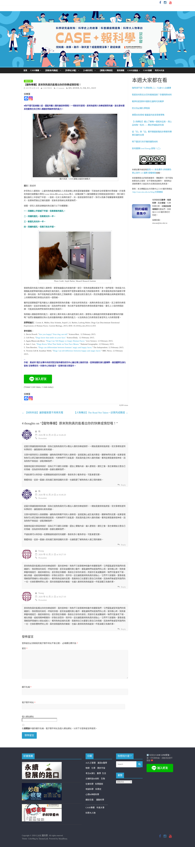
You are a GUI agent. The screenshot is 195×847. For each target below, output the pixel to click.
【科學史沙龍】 (70, 70)
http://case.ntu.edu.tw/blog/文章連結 (148, 192)
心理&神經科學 (92, 794)
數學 (99, 773)
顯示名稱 (26, 687)
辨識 (84, 88)
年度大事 (100, 808)
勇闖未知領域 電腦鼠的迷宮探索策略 (148, 115)
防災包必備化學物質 (141, 108)
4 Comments (60, 88)
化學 (93, 768)
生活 (104, 773)
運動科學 (100, 800)
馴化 (88, 88)
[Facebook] (26, 98)
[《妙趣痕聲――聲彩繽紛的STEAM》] (42, 785)
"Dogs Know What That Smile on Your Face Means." (58, 344)
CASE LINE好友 (162, 755)
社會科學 (90, 784)
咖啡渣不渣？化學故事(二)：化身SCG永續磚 (151, 88)
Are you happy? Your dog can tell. (53, 334)
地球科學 (90, 789)
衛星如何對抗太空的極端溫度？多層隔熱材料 (152, 95)
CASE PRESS (47, 88)
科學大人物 (91, 813)
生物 (103, 779)
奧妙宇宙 (101, 768)
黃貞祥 (93, 88)
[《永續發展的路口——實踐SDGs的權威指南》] (42, 763)
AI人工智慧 (91, 763)
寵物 (70, 88)
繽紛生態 (28, 81)
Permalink (42, 438)
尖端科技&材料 (92, 779)
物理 (88, 768)
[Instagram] (31, 98)
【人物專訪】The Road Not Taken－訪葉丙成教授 (101, 412)
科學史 (98, 789)
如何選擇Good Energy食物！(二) (146, 148)
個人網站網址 (28, 717)
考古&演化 (90, 773)
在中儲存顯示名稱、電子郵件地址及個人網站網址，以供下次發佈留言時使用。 (60, 728)
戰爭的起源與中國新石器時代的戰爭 (148, 101)
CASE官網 (147, 70)
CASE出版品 (132, 70)
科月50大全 (159, 70)
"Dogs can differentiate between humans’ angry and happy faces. (65, 347)
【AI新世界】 (88, 70)
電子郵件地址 (28, 702)
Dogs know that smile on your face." (51, 338)
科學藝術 (99, 784)
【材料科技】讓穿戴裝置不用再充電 (42, 412)
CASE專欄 (34, 70)
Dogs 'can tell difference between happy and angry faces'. (77, 351)
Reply (123, 485)
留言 (24, 648)
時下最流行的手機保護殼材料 (145, 142)
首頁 (25, 70)
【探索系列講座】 (51, 70)
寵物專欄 (76, 88)
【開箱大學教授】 (106, 70)
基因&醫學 (102, 763)
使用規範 (120, 70)
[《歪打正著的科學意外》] (42, 806)
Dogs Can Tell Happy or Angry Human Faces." (66, 341)
